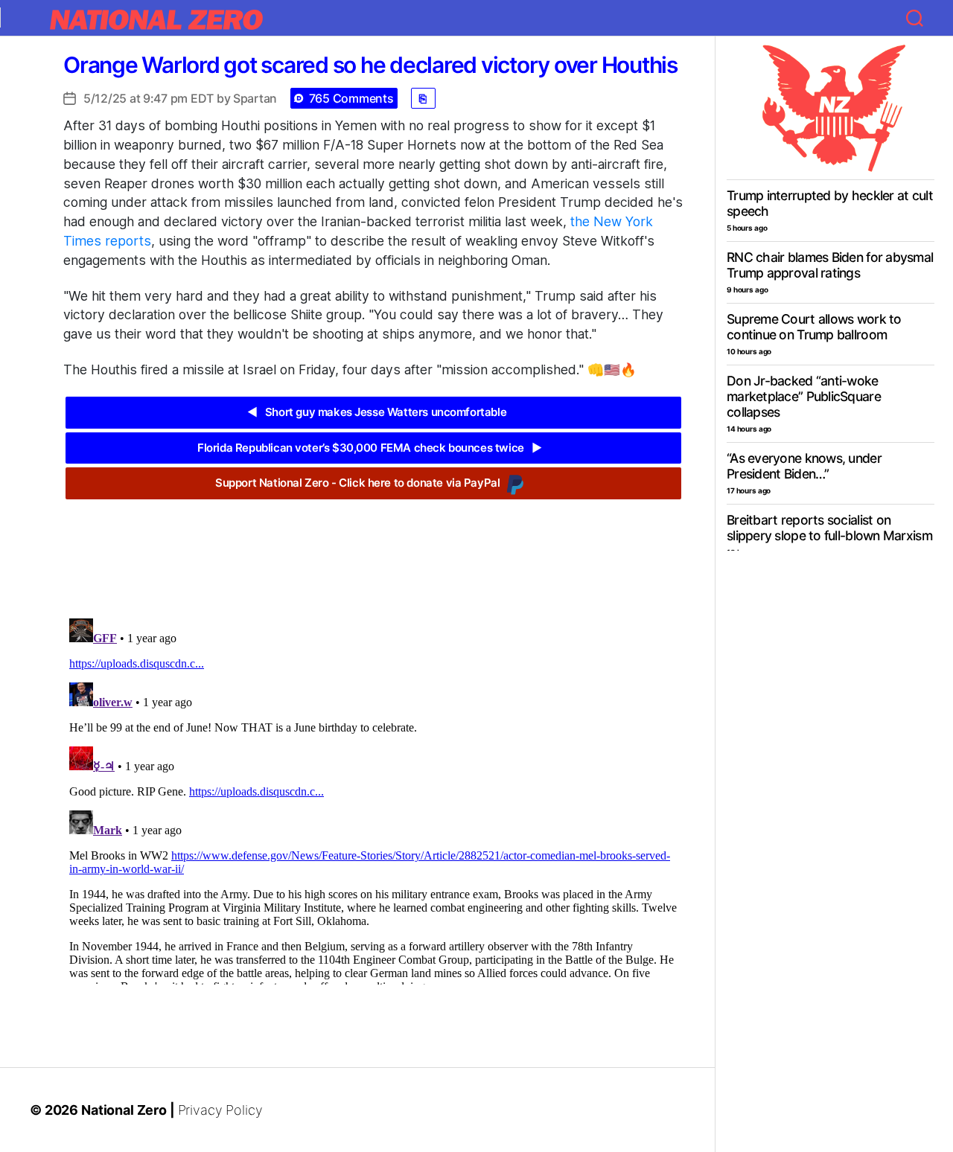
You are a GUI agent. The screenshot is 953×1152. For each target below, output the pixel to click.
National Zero (124, 1110)
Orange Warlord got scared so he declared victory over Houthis (370, 64)
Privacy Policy (220, 1110)
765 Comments (351, 98)
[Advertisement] (373, 547)
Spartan (255, 98)
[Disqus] (373, 798)
